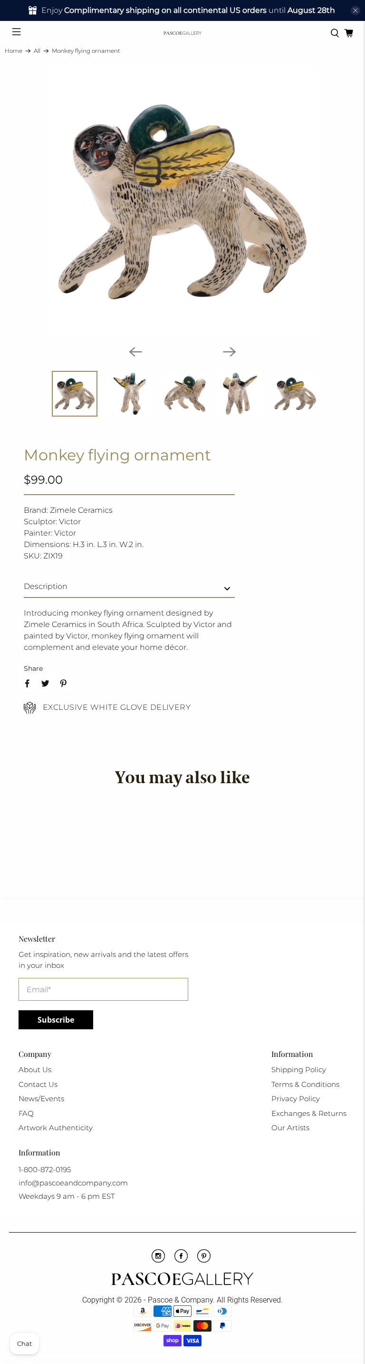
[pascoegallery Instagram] (158, 1260)
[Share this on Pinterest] (63, 683)
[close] (355, 10)
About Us (35, 1069)
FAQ (26, 1113)
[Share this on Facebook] (27, 683)
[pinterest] (204, 1260)
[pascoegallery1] (182, 1280)
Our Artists (290, 1127)
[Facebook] (181, 1260)
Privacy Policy (295, 1098)
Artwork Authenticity (56, 1127)
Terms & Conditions (305, 1084)
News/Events (41, 1098)
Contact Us (38, 1084)
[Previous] (135, 352)
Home (13, 51)
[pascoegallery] (182, 33)
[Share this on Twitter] (45, 683)
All (37, 51)
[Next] (229, 352)
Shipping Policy (298, 1069)
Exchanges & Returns (308, 1113)
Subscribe (56, 1020)
